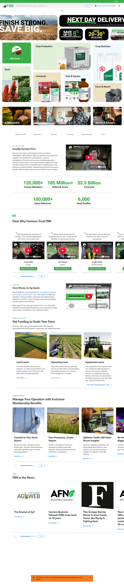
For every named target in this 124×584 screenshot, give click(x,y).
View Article (18, 516)
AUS (115, 1)
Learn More (20, 378)
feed (34, 294)
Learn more (54, 378)
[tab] (20, 134)
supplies (43, 294)
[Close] (90, 577)
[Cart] (119, 6)
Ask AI (88, 5)
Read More (17, 456)
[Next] (41, 276)
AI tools (44, 305)
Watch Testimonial (27, 268)
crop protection (44, 292)
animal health (27, 294)
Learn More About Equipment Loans (98, 385)
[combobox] (51, 5)
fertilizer (53, 292)
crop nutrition (17, 294)
